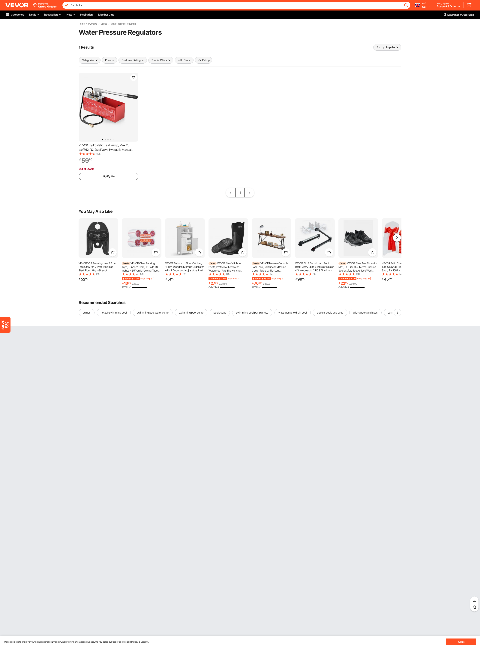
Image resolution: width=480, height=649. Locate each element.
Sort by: (380, 47)
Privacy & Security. (140, 641)
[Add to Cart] (112, 252)
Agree (461, 641)
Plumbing (92, 24)
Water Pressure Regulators (123, 24)
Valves (104, 24)
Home (82, 24)
